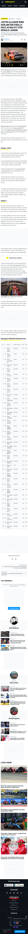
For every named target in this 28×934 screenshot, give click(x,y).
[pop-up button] (23, 65)
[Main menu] (2, 2)
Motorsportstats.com (14, 907)
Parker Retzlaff (19, 130)
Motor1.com (14, 900)
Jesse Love (9, 400)
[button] (14, 55)
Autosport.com (14, 905)
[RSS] (21, 893)
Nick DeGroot (6, 38)
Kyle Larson (7, 70)
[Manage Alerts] (15, 559)
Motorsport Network (11, 931)
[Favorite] (21, 39)
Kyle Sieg (5, 171)
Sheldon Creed (10, 130)
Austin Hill (17, 265)
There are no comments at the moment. (14, 585)
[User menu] (25, 2)
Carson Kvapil (17, 128)
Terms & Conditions (7, 929)
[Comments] (25, 39)
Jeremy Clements (20, 169)
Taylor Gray (9, 417)
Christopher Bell (22, 126)
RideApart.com (14, 909)
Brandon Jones (5, 126)
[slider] (14, 62)
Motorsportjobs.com (14, 902)
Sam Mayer (9, 132)
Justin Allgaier (7, 71)
